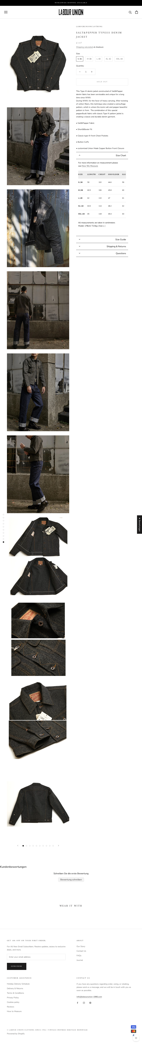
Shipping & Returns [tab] (116, 246)
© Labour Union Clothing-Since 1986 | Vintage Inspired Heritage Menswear (47, 1030)
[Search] (130, 12)
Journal (80, 960)
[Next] (58, 845)
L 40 (99, 59)
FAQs (79, 955)
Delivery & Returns (15, 988)
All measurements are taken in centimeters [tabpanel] (103, 194)
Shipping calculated (84, 47)
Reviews (10, 1006)
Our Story (81, 946)
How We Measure (90, 166)
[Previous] (17, 845)
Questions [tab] (121, 253)
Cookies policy (13, 1002)
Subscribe (16, 966)
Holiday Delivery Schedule (18, 984)
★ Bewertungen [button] (139, 524)
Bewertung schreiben (71, 879)
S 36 (80, 59)
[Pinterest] (90, 1002)
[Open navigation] (5, 12)
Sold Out (102, 81)
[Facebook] (77, 1002)
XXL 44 (119, 59)
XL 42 (108, 59)
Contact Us (81, 951)
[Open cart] (136, 12)
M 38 (89, 59)
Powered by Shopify (16, 1033)
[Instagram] (84, 1002)
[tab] (102, 155)
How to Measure (14, 1011)
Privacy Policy (13, 997)
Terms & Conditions (15, 993)
